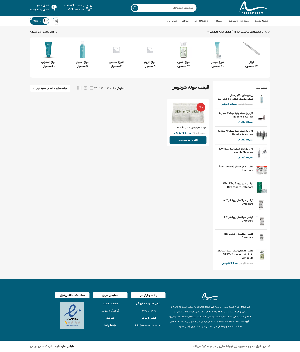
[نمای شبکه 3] (85, 88)
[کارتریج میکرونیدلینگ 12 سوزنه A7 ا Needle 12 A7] (261, 117)
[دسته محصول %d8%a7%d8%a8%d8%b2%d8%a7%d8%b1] (251, 55)
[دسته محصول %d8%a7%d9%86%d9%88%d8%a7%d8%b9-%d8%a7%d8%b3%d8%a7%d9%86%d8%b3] (116, 55)
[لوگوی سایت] (252, 7)
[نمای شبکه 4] (79, 88)
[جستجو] (135, 8)
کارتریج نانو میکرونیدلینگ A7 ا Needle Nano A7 (236, 150)
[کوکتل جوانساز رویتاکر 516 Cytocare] (261, 221)
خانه (267, 32)
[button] (188, 140)
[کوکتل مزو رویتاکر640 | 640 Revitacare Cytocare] (261, 187)
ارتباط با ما (110, 325)
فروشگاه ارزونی (110, 311)
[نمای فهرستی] (91, 88)
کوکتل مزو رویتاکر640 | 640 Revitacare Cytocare (238, 185)
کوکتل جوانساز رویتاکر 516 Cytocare (238, 219)
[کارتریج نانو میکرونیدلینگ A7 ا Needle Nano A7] (261, 153)
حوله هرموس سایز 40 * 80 (191, 127)
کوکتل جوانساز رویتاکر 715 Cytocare (238, 235)
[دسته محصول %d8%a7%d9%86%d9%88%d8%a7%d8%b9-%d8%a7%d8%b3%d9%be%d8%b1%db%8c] (82, 55)
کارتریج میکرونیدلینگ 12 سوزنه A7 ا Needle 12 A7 (236, 115)
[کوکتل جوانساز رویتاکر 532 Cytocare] (261, 204)
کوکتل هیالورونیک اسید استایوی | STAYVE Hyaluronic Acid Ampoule (234, 254)
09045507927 (148, 311)
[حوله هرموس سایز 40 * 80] (188, 113)
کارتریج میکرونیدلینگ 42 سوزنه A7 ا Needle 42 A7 (235, 132)
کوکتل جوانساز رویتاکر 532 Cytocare (238, 202)
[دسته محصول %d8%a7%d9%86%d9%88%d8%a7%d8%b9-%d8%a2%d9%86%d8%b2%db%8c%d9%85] (150, 55)
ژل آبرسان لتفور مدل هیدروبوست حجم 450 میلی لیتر (235, 97)
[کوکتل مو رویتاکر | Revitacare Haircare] (261, 170)
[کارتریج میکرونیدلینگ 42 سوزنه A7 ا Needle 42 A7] (261, 135)
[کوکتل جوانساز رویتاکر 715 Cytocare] (261, 238)
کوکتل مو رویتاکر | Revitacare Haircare (236, 168)
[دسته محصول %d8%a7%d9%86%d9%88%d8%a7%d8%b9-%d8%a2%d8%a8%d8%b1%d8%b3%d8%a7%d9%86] (217, 55)
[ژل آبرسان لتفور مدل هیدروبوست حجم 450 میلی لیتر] (261, 100)
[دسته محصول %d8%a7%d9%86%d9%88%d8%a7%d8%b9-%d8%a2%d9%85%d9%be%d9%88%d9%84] (184, 55)
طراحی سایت (66, 346)
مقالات (110, 318)
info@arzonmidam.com (148, 325)
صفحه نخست (110, 303)
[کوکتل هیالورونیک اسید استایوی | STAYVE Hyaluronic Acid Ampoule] (261, 257)
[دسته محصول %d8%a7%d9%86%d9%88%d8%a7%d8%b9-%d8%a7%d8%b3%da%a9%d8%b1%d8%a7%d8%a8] (49, 55)
